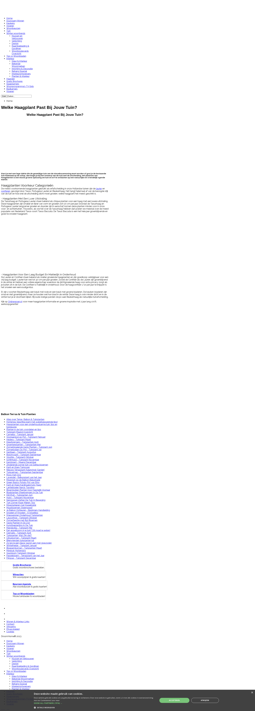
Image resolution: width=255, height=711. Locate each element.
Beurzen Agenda (22, 584)
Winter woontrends (15, 33)
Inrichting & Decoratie (22, 68)
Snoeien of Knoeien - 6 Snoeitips (22, 512)
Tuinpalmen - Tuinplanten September (24, 472)
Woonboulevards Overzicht (20, 52)
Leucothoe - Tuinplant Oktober (21, 517)
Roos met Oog (13, 475)
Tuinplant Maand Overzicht (19, 432)
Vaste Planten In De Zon (18, 523)
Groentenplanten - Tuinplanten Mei (23, 444)
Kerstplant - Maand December (21, 462)
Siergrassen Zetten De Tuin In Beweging (25, 500)
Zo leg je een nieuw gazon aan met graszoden (29, 543)
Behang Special (19, 71)
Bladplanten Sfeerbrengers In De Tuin (24, 492)
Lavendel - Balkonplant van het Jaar (24, 477)
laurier (99, 188)
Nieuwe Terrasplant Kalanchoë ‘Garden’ (25, 470)
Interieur (10, 58)
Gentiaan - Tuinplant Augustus (21, 452)
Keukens (10, 23)
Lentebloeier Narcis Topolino (20, 487)
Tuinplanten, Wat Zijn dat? (19, 535)
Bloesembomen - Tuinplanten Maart (24, 548)
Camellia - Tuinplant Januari (19, 434)
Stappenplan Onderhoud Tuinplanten (24, 515)
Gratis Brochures (14, 81)
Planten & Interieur (20, 76)
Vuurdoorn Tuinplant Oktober (20, 553)
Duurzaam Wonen (15, 21)
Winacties (18, 574)
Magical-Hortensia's (16, 550)
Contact (10, 624)
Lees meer (56, 700)
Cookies (10, 631)
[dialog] (127, 700)
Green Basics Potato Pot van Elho (22, 482)
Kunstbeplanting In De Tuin (19, 525)
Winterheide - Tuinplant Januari (21, 545)
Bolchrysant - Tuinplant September (23, 454)
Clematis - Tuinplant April (18, 533)
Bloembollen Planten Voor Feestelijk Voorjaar (28, 490)
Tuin (8, 31)
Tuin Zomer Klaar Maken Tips (20, 502)
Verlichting (17, 41)
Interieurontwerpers (21, 73)
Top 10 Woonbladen (16, 56)
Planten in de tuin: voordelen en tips (23, 429)
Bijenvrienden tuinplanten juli (20, 540)
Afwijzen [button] (205, 700)
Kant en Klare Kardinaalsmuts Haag (23, 485)
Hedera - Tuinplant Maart (18, 439)
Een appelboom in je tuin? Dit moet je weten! (28, 530)
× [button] (252, 693)
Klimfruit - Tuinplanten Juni (19, 495)
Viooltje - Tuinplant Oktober (20, 457)
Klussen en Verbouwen (17, 37)
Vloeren (10, 26)
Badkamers (12, 89)
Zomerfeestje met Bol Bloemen (21, 520)
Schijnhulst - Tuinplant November (22, 459)
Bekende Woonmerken (18, 64)
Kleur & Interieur (19, 61)
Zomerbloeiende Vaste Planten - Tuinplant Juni (29, 447)
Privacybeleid (13, 629)
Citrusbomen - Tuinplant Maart (21, 538)
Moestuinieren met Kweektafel (21, 505)
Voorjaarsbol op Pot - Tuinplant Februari (25, 437)
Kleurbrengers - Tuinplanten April (22, 442)
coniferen (5, 191)
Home (9, 18)
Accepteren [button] (174, 700)
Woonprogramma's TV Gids (20, 86)
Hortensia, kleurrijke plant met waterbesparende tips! (32, 422)
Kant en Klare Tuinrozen (18, 467)
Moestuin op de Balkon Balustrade (23, 480)
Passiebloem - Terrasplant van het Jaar (25, 555)
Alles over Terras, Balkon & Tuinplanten (25, 419)
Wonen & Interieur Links (17, 621)
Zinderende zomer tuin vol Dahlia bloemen (27, 465)
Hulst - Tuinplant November (20, 497)
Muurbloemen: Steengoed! (19, 507)
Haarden (10, 79)
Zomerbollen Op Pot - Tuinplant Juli (23, 449)
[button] (94, 703)
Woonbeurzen (13, 28)
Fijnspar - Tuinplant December (21, 558)
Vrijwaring (11, 626)
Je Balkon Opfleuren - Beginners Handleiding (28, 510)
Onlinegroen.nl (15, 301)
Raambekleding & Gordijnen (20, 47)
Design (15, 43)
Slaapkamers (12, 84)
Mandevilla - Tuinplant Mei (19, 528)
